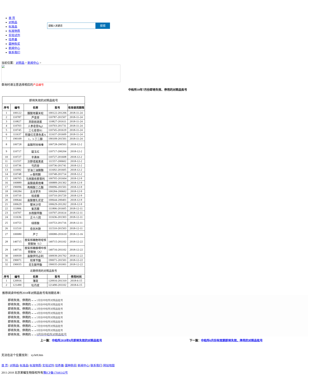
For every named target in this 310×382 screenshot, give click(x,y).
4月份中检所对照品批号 (50, 313)
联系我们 (14, 52)
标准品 (13, 26)
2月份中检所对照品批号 (50, 304)
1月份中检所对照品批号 (50, 300)
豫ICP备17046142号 (55, 372)
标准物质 (14, 30)
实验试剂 (14, 35)
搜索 (103, 25)
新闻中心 (14, 48)
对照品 (13, 22)
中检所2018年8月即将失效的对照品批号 (77, 340)
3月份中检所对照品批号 (50, 308)
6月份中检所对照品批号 (50, 321)
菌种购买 (14, 43)
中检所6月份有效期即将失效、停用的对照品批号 (232, 340)
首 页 (12, 18)
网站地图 (109, 365)
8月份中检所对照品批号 (50, 330)
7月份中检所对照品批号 (50, 326)
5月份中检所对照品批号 (50, 317)
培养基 (13, 39)
